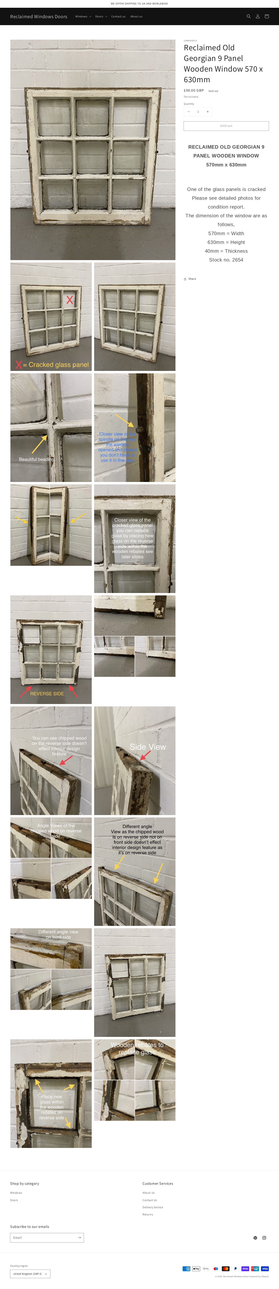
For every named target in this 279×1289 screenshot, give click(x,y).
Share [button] (192, 279)
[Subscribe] (79, 1237)
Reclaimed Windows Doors (236, 1276)
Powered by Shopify (259, 1276)
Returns (148, 1214)
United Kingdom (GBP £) (27, 1274)
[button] (248, 16)
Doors (14, 1200)
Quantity (189, 104)
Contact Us (150, 1200)
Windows (16, 1193)
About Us (149, 1193)
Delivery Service (153, 1207)
